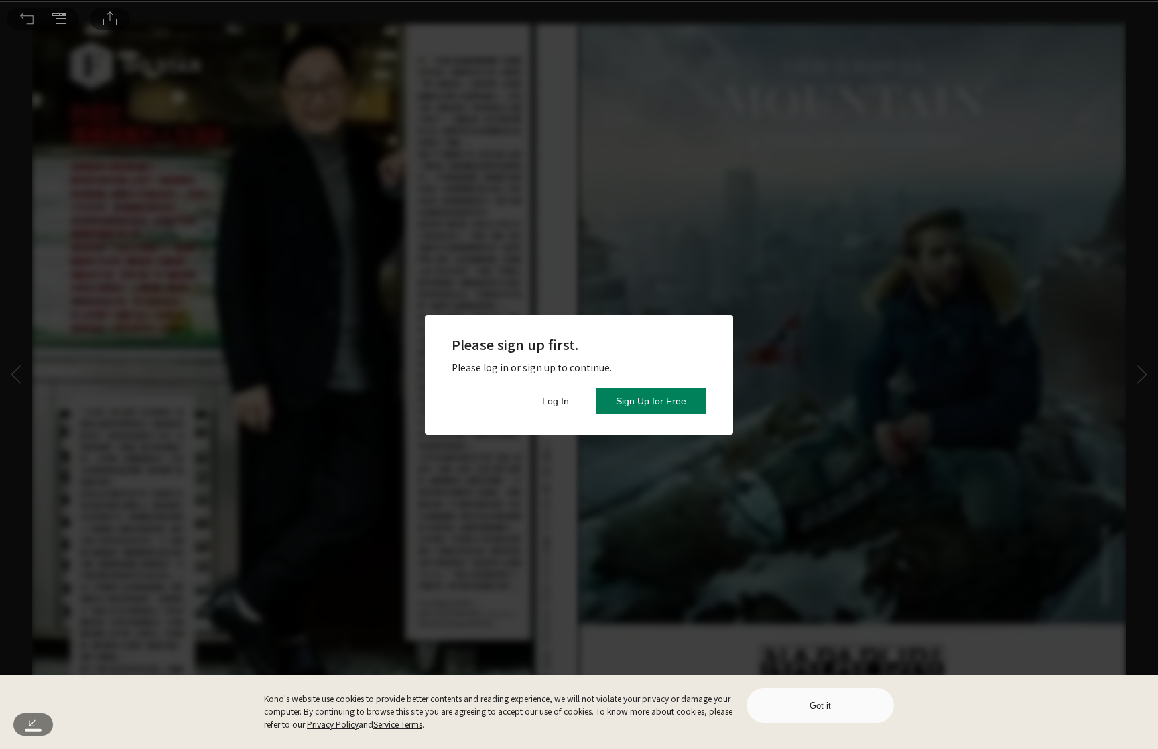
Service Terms (397, 724)
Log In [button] (555, 401)
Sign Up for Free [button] (651, 401)
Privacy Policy (333, 724)
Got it (820, 706)
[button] (27, 19)
